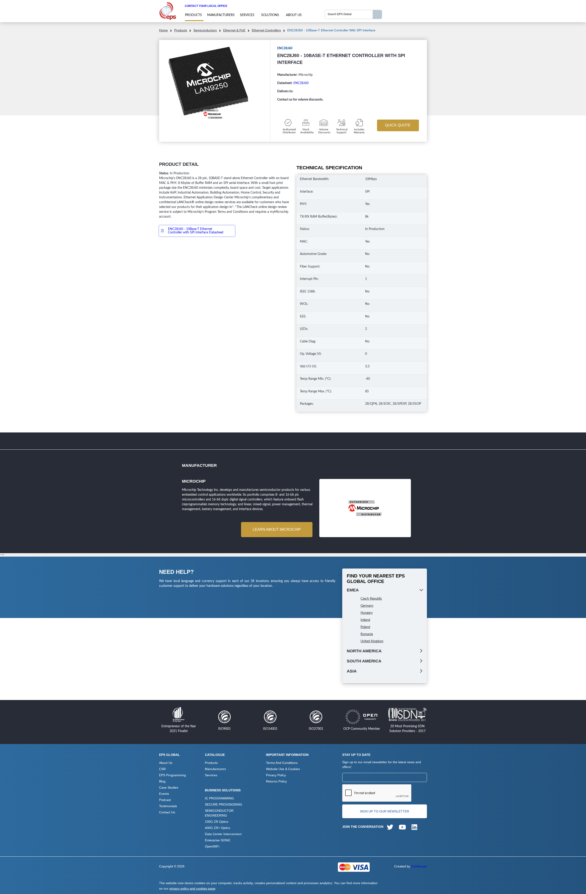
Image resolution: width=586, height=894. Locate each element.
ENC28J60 (301, 83)
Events (164, 794)
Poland (365, 627)
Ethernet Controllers (266, 30)
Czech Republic (371, 598)
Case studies (168, 787)
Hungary (367, 613)
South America (364, 661)
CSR (162, 769)
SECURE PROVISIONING (223, 804)
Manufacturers (221, 15)
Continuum (419, 866)
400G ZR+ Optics (217, 828)
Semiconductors (205, 30)
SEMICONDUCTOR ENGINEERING (219, 813)
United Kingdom (372, 641)
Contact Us (167, 812)
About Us (294, 15)
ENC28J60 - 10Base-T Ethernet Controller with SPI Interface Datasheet (195, 230)
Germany (367, 605)
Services (247, 15)
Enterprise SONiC (218, 840)
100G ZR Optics (216, 821)
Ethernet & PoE (234, 30)
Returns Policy (276, 781)
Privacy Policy (276, 775)
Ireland (365, 620)
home (163, 30)
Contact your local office (206, 6)
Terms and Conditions (282, 763)
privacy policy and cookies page (192, 888)
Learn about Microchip (277, 529)
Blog (162, 781)
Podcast (165, 800)
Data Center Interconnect (223, 834)
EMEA (353, 590)
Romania (367, 634)
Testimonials (168, 806)
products (193, 15)
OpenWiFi (212, 846)
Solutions (270, 15)
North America (364, 651)
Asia (352, 671)
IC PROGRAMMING (219, 798)
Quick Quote (398, 125)
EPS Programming (172, 775)
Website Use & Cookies (283, 769)
